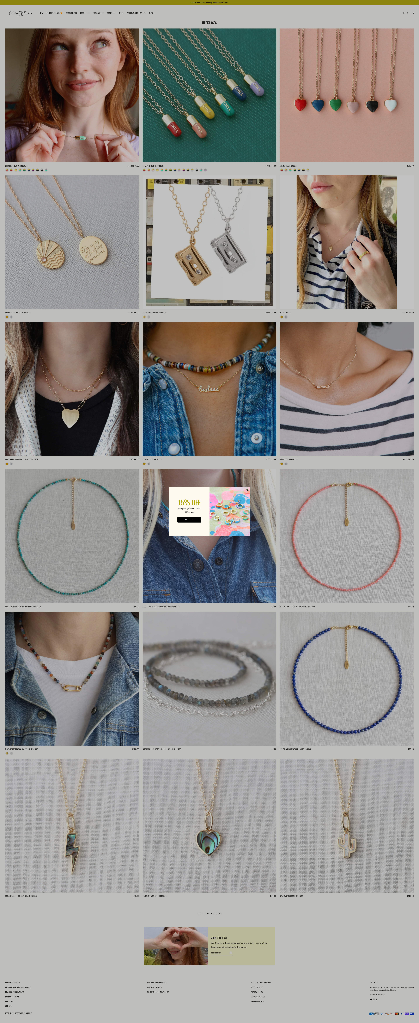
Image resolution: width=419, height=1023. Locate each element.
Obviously (189, 519)
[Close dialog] (248, 489)
